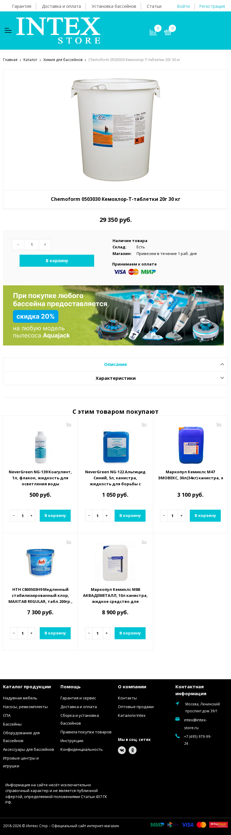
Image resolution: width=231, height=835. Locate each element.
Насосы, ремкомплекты (25, 706)
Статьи (154, 6)
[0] (167, 33)
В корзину (57, 260)
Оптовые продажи (136, 706)
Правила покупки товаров (86, 732)
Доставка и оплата (61, 6)
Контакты (127, 698)
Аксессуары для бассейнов (28, 749)
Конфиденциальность (81, 749)
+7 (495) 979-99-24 (197, 740)
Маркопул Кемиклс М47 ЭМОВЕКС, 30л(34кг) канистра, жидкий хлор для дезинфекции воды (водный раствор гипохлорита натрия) (190, 474)
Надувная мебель (20, 698)
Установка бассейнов (114, 6)
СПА (7, 715)
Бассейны (12, 724)
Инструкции (71, 740)
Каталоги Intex (132, 715)
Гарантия (21, 6)
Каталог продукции (27, 686)
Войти (183, 6)
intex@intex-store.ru (195, 723)
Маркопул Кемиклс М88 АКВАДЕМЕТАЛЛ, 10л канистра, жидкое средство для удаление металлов (115, 598)
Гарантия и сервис (78, 698)
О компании (132, 686)
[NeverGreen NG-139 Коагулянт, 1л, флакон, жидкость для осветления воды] (40, 442)
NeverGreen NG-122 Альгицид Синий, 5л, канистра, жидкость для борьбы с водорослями (115, 481)
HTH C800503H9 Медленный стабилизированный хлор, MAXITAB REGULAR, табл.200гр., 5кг (40, 598)
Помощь (70, 686)
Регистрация (212, 6)
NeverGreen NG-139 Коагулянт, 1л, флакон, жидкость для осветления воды (40, 478)
